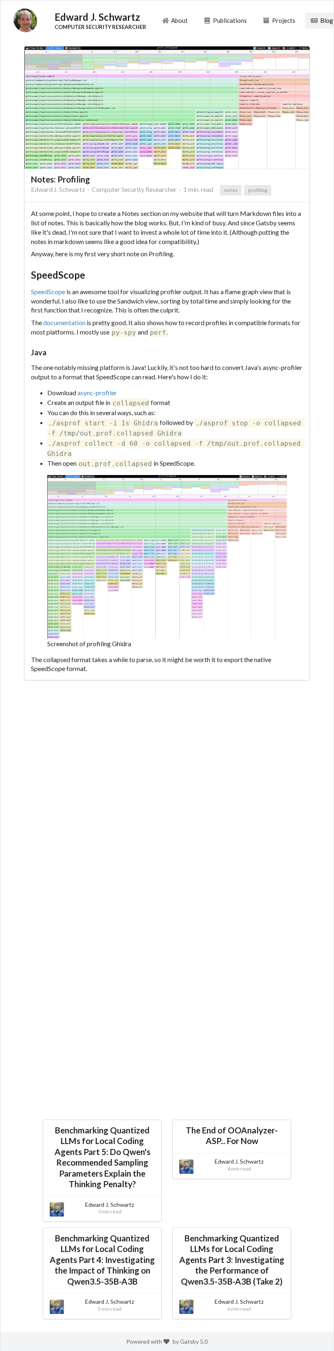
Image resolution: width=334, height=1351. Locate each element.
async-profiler (97, 392)
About (179, 20)
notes (230, 190)
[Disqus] (167, 794)
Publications (230, 20)
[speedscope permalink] (27, 275)
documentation (64, 322)
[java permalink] (27, 352)
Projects (283, 20)
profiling (257, 190)
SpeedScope (48, 291)
